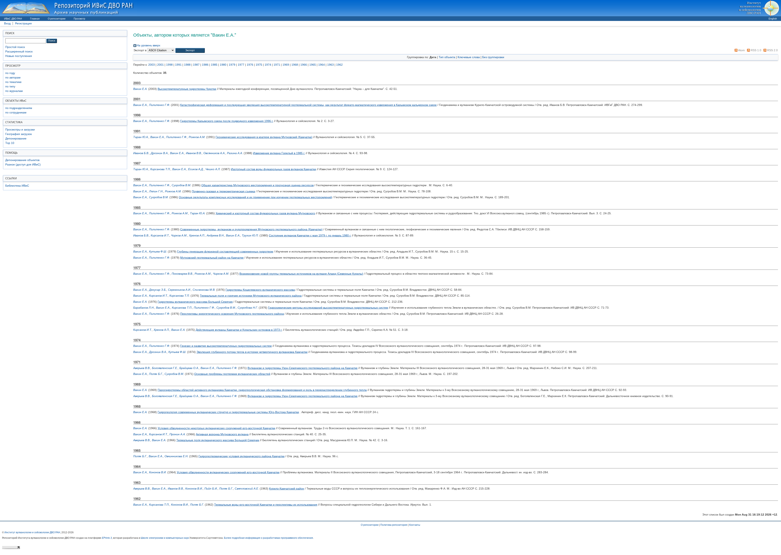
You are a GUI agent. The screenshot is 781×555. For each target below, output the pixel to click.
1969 (286, 64)
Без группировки (493, 57)
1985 (214, 64)
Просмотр (79, 18)
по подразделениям (18, 108)
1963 (330, 64)
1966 (303, 64)
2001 (160, 64)
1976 (250, 64)
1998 (169, 64)
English (773, 18)
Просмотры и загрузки (20, 129)
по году (10, 73)
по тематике (13, 82)
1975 (259, 64)
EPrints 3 (107, 537)
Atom (741, 50)
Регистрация (23, 23)
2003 (151, 64)
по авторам (13, 77)
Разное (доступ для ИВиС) (23, 164)
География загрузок (18, 134)
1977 (241, 64)
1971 (277, 64)
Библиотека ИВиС (17, 185)
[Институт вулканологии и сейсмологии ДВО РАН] (759, 8)
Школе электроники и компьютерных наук (165, 537)
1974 (268, 64)
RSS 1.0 (755, 50)
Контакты (414, 524)
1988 (187, 64)
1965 (312, 64)
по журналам (14, 90)
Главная (35, 18)
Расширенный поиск (19, 51)
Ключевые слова (469, 57)
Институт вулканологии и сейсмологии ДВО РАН (32, 532)
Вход (7, 23)
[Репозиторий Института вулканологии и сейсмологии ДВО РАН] (68, 8)
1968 (294, 64)
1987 (196, 64)
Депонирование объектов (22, 160)
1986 (205, 64)
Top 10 (9, 143)
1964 (321, 64)
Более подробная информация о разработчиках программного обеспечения (268, 537)
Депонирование (15, 138)
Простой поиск (15, 47)
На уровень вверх (148, 45)
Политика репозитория (393, 524)
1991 (178, 64)
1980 (223, 64)
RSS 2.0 (772, 50)
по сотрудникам (15, 112)
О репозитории (56, 18)
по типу (10, 86)
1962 (339, 64)
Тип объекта (447, 57)
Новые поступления (18, 56)
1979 (232, 64)
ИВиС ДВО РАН (13, 18)
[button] (190, 50)
